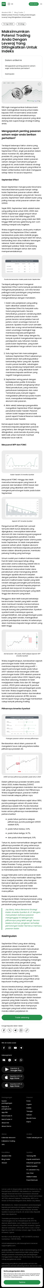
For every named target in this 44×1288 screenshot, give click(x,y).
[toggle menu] (41, 4)
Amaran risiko (7, 1250)
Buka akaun (33, 4)
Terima (22, 1282)
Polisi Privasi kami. (16, 1277)
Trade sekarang (22, 1017)
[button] (22, 60)
